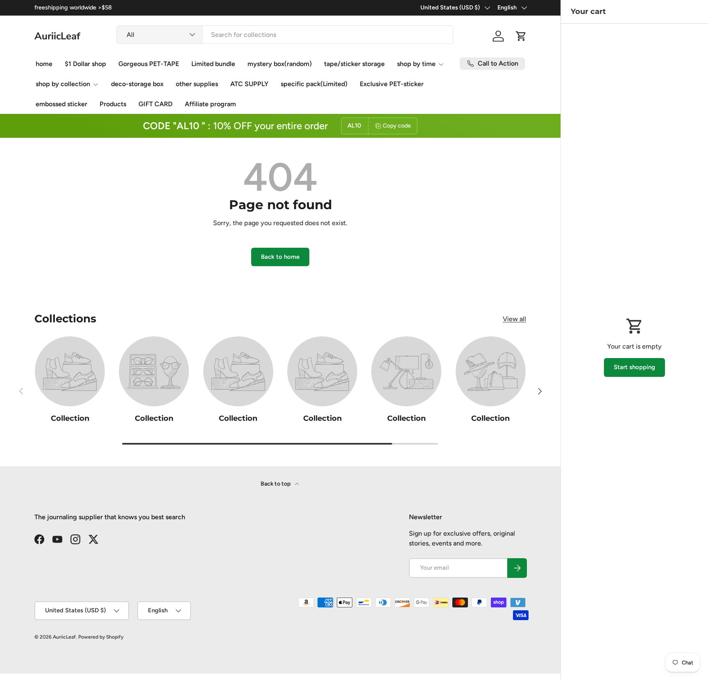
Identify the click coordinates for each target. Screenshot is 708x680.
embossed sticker (61, 104)
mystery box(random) (279, 64)
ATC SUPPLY (249, 84)
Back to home (280, 256)
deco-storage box (137, 84)
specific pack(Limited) (314, 84)
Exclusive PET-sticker (392, 84)
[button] (521, 36)
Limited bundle (213, 64)
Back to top (276, 483)
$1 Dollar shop (85, 64)
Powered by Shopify (100, 637)
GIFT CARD (155, 104)
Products (113, 104)
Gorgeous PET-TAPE (148, 64)
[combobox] (285, 34)
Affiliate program (210, 104)
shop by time (416, 64)
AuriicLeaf (64, 637)
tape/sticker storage (354, 64)
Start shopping (634, 367)
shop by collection (63, 84)
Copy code (397, 125)
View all (514, 319)
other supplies (197, 84)
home (44, 64)
